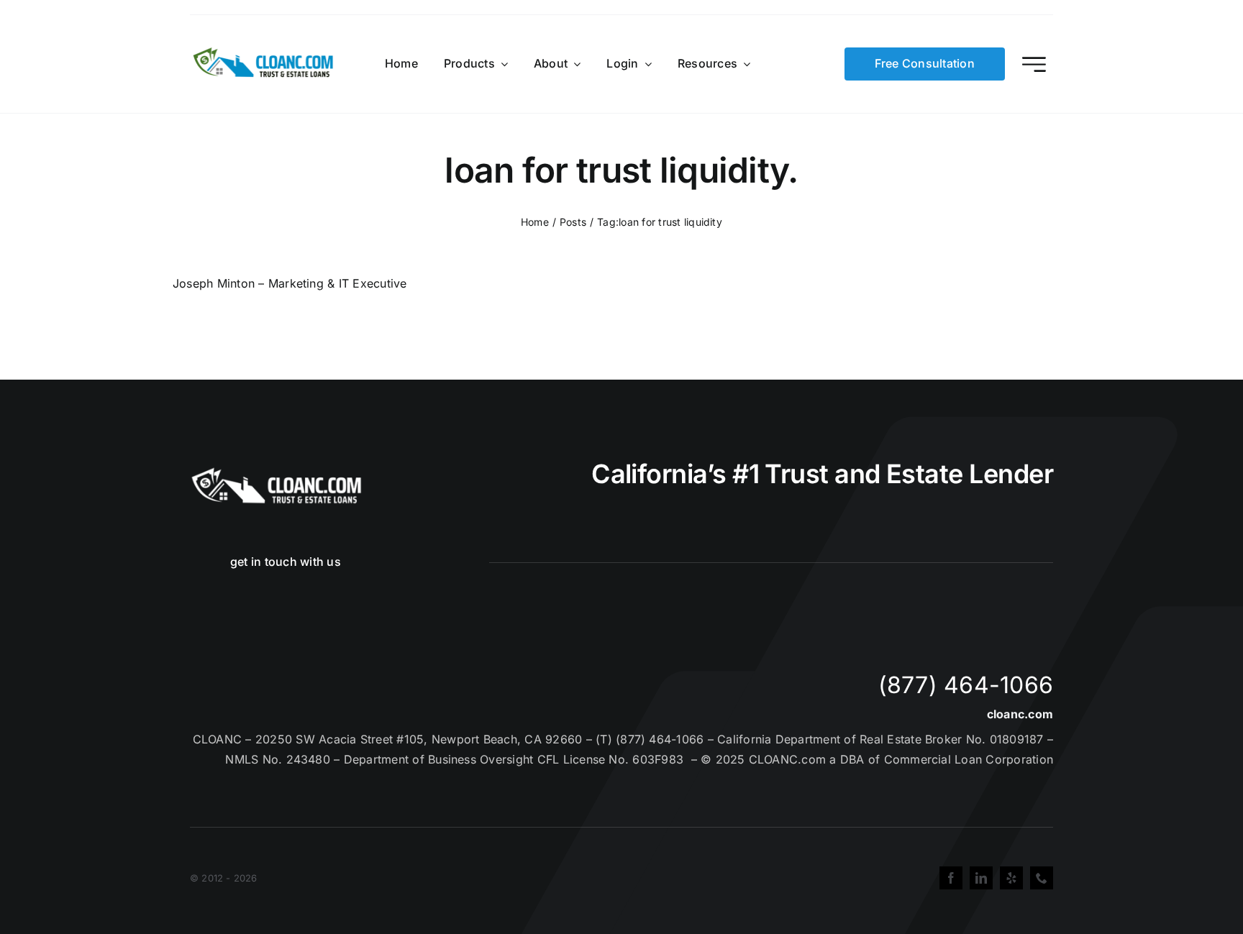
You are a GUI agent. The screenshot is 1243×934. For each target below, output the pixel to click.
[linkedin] (981, 877)
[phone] (1041, 877)
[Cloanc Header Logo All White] (276, 471)
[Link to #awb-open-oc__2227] (1034, 64)
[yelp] (1011, 877)
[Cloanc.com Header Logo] (264, 53)
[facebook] (950, 877)
